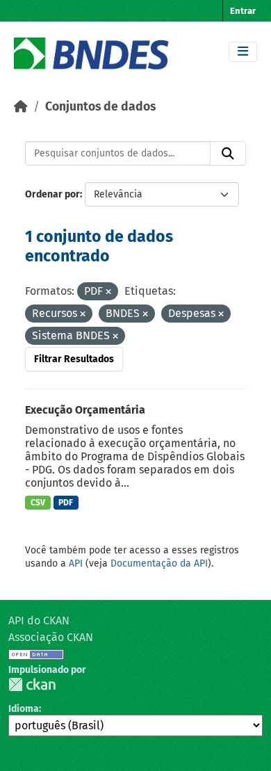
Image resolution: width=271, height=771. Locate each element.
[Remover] (108, 292)
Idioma (23, 709)
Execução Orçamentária (85, 409)
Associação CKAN (50, 637)
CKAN (32, 684)
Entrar (243, 11)
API (76, 563)
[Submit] (228, 153)
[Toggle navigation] (243, 52)
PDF (65, 503)
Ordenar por (52, 194)
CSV (38, 503)
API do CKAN (38, 620)
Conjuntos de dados (100, 106)
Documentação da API (159, 563)
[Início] (21, 106)
